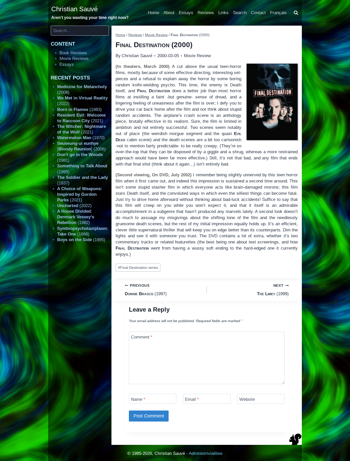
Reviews (206, 12)
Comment (141, 337)
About (168, 12)
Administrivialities (206, 453)
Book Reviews (73, 52)
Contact (258, 12)
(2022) (74, 205)
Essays (186, 12)
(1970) (81, 137)
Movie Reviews (74, 58)
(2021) (79, 194)
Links (223, 12)
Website (247, 399)
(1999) (273, 290)
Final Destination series (138, 268)
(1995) (81, 239)
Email (192, 399)
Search (239, 12)
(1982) (75, 217)
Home (153, 12)
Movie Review (197, 55)
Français (278, 12)
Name (138, 399)
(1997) (146, 290)
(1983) (79, 109)
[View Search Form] (296, 12)
